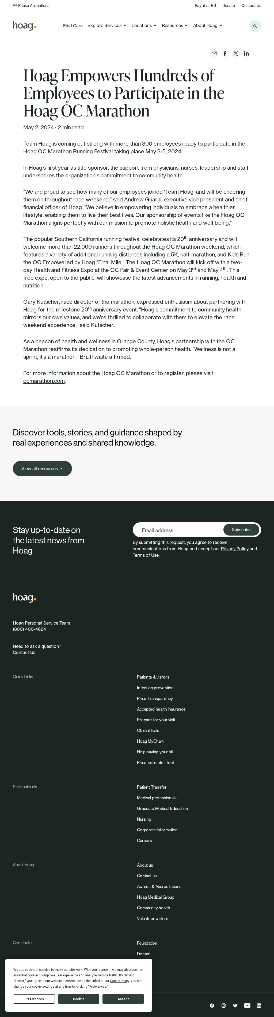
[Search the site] (255, 26)
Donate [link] (228, 5)
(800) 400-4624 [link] (29, 629)
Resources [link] (172, 25)
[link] (24, 26)
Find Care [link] (73, 25)
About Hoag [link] (205, 25)
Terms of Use (146, 555)
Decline (78, 999)
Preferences (34, 999)
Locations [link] (142, 25)
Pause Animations (33, 5)
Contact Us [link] (251, 5)
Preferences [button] (97, 986)
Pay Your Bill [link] (205, 5)
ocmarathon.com (44, 380)
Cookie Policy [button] (119, 981)
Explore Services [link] (104, 25)
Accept (123, 999)
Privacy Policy (235, 548)
